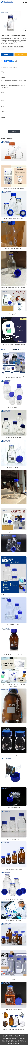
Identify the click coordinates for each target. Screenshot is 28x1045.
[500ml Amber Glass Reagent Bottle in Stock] (13, 640)
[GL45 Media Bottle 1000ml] (13, 487)
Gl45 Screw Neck (13, 785)
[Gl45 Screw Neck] (13, 770)
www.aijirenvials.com (9, 30)
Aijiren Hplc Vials (14, 1037)
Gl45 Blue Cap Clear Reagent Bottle (13, 437)
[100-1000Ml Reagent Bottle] (13, 610)
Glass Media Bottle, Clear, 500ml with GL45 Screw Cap (13, 287)
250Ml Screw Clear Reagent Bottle (13, 467)
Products (6, 8)
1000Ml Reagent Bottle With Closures (13, 248)
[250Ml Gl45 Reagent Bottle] (13, 796)
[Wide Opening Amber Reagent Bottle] (13, 854)
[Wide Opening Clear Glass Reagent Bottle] (13, 884)
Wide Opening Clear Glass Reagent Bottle (13, 899)
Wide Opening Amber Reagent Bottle (13, 869)
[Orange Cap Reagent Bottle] (13, 151)
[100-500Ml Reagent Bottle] (13, 543)
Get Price (20, 54)
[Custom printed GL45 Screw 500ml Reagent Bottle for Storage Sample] (13, 670)
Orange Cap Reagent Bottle (13, 163)
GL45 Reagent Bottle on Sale (13, 839)
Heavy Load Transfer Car (13, 1040)
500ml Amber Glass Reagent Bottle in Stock (13, 654)
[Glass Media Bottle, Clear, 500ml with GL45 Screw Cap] (13, 268)
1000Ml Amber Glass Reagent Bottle (8, 72)
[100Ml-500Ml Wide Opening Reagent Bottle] (13, 204)
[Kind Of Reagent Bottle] (13, 934)
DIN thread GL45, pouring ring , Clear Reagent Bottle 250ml (13, 314)
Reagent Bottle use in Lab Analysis (13, 920)
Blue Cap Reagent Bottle (7, 46)
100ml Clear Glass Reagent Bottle (13, 755)
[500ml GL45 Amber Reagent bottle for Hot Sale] (13, 705)
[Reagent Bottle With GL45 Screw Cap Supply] (13, 176)
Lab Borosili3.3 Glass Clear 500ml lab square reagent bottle (14, 978)
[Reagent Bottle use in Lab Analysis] (13, 910)
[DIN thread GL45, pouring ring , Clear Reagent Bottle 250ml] (13, 300)
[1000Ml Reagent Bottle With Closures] (13, 234)
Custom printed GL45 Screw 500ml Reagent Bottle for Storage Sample (14, 685)
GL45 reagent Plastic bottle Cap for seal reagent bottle (13, 594)
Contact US (7, 54)
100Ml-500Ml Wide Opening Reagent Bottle (13, 218)
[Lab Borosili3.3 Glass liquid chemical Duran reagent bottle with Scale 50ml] (13, 330)
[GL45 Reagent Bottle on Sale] (13, 823)
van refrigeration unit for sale (12, 1041)
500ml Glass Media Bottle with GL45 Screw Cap (13, 1029)
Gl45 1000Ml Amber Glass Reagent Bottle (9, 67)
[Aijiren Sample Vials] (7, 2)
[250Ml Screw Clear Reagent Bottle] (13, 453)
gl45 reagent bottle (18, 46)
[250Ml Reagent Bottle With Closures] (13, 995)
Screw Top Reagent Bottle (7, 49)
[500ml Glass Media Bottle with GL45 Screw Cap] (13, 1020)
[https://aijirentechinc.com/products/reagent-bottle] (14, 22)
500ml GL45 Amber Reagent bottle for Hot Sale (13, 725)
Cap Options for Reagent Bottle (14, 532)
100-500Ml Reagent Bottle (14, 554)
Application (12, 8)
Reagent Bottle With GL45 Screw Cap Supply (14, 188)
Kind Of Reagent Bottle (13, 948)
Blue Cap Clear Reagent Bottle (13, 407)
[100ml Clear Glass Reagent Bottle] (13, 740)
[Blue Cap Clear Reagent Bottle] (13, 393)
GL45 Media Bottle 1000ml (14, 506)
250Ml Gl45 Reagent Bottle (14, 807)
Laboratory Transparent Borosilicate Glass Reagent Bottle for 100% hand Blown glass (13, 376)
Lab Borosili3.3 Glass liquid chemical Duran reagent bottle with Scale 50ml (13, 345)
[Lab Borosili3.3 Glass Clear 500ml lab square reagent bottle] (13, 963)
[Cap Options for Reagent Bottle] (13, 519)
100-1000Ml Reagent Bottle (13, 624)
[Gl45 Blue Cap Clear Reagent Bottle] (13, 423)
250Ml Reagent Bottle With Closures (13, 1009)
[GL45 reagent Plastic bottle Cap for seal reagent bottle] (13, 574)
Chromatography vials (11, 1038)
